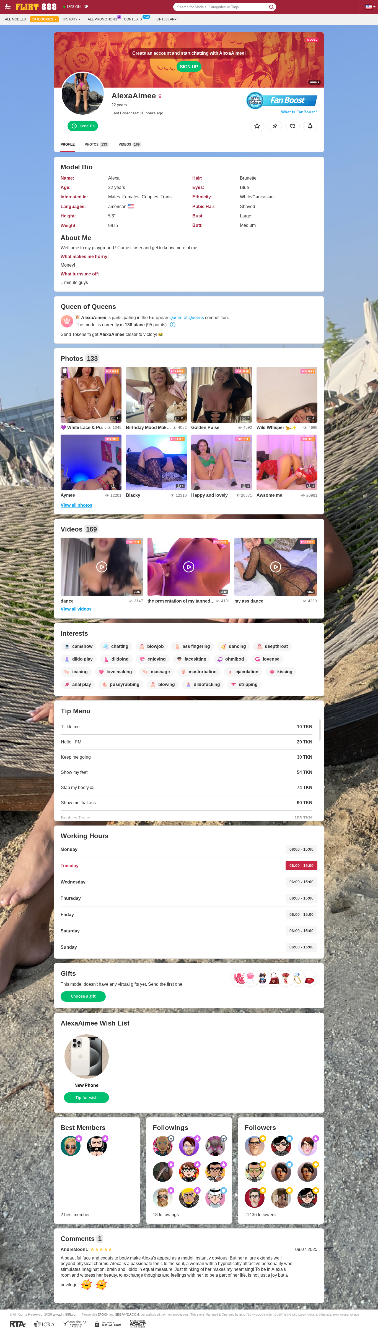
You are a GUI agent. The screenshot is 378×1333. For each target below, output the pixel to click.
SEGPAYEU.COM (127, 1314)
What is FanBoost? (299, 112)
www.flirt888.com (65, 1314)
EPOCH (103, 1314)
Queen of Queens (186, 317)
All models (15, 19)
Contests (133, 19)
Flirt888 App (165, 19)
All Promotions (102, 19)
